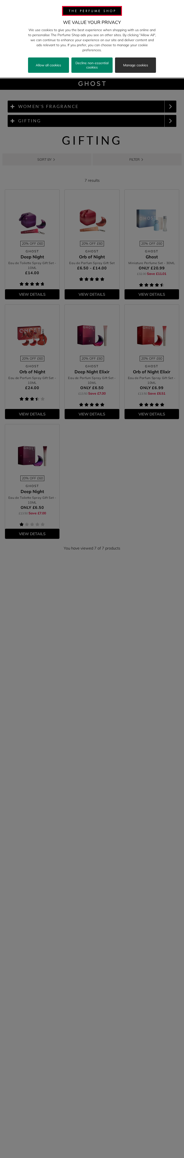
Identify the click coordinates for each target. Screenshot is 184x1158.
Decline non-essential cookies (92, 65)
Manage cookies (135, 65)
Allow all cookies (48, 65)
